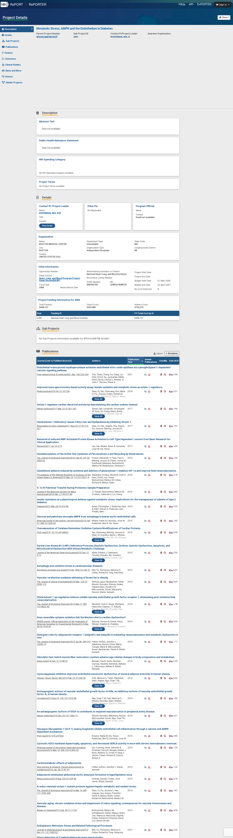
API (191, 4)
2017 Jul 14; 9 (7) (49, 446)
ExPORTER (204, 4)
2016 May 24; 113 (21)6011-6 (64, 476)
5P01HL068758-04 (45, 37)
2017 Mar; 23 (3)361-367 (56, 408)
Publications (12, 47)
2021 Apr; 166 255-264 (62, 374)
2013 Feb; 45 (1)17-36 (57, 810)
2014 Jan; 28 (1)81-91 (60, 768)
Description (11, 29)
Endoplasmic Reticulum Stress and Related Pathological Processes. (75, 825)
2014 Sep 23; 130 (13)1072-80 (56, 698)
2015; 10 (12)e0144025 (52, 532)
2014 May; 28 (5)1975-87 (63, 624)
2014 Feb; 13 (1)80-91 (52, 661)
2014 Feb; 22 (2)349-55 (61, 678)
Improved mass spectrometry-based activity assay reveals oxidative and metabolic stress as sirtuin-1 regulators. (100, 387)
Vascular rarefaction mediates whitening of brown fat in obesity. (73, 577)
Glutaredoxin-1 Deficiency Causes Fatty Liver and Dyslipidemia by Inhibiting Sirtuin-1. (84, 422)
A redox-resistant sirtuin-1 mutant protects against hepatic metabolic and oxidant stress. (87, 786)
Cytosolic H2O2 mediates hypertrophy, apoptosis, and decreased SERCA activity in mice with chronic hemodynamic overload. (107, 743)
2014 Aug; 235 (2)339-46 (56, 778)
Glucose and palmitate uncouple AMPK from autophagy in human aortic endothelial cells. (86, 516)
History (9, 76)
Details (8, 35)
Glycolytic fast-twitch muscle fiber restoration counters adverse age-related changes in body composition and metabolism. (106, 657)
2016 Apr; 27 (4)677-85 (56, 493)
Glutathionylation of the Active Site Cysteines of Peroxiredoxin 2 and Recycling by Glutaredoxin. (90, 453)
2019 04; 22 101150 (53, 391)
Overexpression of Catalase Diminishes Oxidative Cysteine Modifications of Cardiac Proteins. (89, 528)
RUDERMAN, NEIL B (49, 213)
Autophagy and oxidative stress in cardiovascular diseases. (70, 565)
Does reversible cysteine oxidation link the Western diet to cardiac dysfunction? (81, 617)
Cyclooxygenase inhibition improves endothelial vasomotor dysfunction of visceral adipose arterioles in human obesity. (103, 674)
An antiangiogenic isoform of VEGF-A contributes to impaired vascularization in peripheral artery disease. (96, 711)
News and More (13, 70)
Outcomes (10, 59)
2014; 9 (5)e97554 (50, 736)
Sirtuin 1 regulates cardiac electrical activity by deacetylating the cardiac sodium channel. (87, 404)
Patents (9, 53)
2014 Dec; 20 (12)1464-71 (57, 715)
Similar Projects (14, 82)
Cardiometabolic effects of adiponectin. (59, 763)
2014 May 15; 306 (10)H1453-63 (61, 748)
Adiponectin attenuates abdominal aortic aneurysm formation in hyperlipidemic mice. (85, 774)
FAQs (182, 4)
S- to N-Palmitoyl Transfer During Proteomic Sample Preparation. (73, 487)
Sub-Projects (12, 41)
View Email (47, 225)
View (98, 399)
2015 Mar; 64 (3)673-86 (52, 506)
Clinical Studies (13, 64)
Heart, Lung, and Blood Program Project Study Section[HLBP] (59, 279)
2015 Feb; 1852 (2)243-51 (63, 570)
